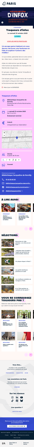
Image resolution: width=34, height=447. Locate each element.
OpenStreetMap (25, 147)
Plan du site (17, 437)
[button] (17, 137)
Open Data (13, 435)
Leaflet (18, 147)
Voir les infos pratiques (17, 41)
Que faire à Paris (13, 443)
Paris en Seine (26, 443)
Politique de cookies (23, 435)
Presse (7, 435)
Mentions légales (5, 432)
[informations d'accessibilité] (11, 159)
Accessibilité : (22, 432)
